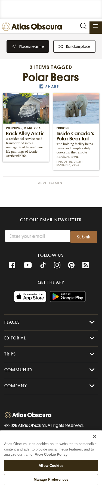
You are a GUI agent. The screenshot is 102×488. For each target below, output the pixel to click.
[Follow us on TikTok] (43, 265)
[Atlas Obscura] (33, 27)
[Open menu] (95, 26)
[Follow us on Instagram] (57, 265)
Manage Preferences (51, 479)
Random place (78, 46)
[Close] (95, 436)
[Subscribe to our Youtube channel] (27, 265)
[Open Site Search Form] (83, 26)
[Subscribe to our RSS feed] (85, 265)
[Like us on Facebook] (12, 265)
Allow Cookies (51, 466)
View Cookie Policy (51, 454)
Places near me (31, 46)
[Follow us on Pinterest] (71, 265)
